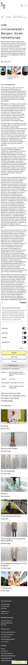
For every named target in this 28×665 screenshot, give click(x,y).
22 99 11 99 (4, 613)
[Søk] (22, 5)
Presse (3, 648)
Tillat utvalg (14, 357)
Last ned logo (5, 641)
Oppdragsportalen (6, 658)
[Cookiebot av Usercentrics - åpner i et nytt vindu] (20, 303)
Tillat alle (14, 352)
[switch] (24, 333)
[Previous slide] (3, 73)
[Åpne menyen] (26, 5)
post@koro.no (5, 611)
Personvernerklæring (7, 634)
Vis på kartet (6, 61)
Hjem (2, 16)
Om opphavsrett (5, 637)
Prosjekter (8, 16)
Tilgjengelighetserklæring (8, 660)
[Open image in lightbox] (4, 68)
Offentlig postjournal (7, 653)
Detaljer (21, 348)
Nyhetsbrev (4, 651)
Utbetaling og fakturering (8, 632)
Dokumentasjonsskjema (8, 639)
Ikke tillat (14, 361)
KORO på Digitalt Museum (8, 655)
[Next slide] (25, 73)
